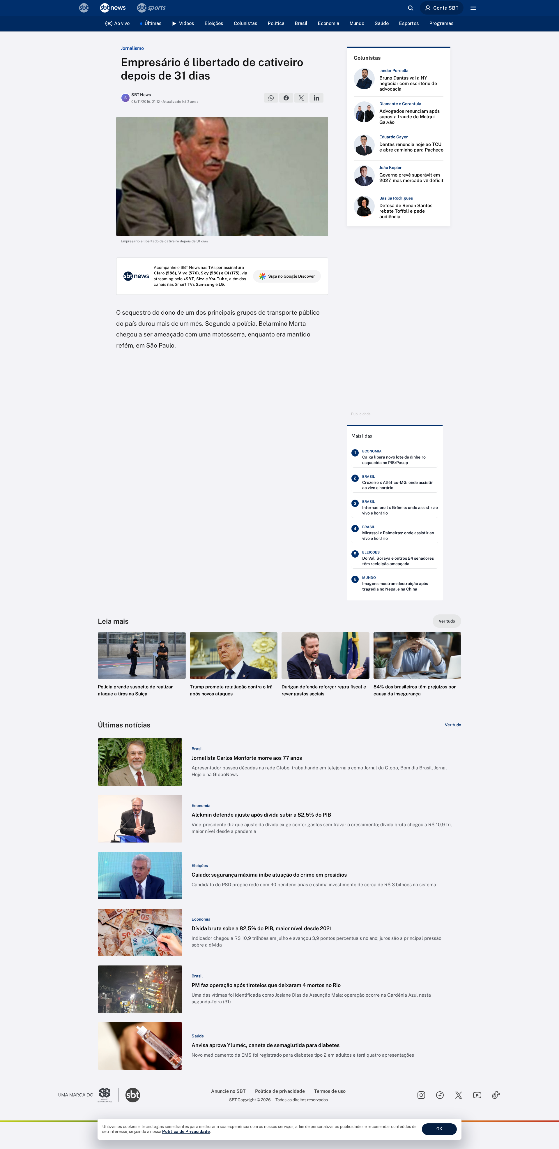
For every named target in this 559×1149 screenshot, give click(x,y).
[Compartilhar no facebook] (286, 98)
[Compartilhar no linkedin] (316, 98)
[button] (142, 673)
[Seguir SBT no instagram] (421, 1095)
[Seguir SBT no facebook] (440, 1095)
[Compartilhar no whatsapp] (271, 98)
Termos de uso (330, 1091)
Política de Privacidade (186, 1131)
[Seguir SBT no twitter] (458, 1095)
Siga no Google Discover (291, 276)
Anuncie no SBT (228, 1091)
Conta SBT (446, 8)
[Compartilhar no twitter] (301, 98)
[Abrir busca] (410, 8)
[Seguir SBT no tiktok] (495, 1095)
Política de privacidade (280, 1091)
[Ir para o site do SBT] (132, 1095)
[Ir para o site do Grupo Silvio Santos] (88, 1095)
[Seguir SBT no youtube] (477, 1095)
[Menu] (473, 7)
